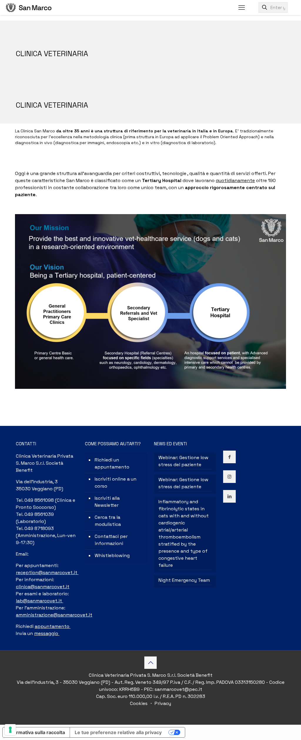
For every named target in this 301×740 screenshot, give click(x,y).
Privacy (162, 703)
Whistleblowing (112, 555)
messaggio (46, 633)
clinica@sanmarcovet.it (42, 587)
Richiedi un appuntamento (112, 463)
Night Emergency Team (184, 580)
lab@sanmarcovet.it (39, 601)
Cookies (139, 703)
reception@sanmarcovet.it (47, 572)
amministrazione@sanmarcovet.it (54, 615)
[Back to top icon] (150, 662)
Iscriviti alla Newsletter (107, 501)
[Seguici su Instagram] (229, 476)
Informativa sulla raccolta (36, 732)
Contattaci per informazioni (111, 539)
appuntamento (53, 626)
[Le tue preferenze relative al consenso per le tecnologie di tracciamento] (10, 729)
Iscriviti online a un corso (115, 482)
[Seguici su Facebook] (229, 457)
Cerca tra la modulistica (108, 520)
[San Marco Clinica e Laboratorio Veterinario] (28, 7)
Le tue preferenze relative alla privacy (118, 732)
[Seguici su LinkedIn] (229, 496)
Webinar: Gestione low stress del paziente (183, 461)
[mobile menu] (242, 7)
